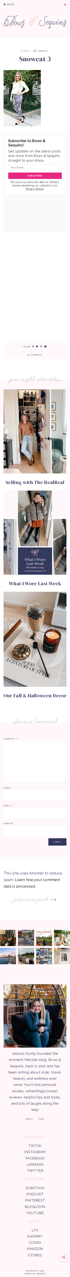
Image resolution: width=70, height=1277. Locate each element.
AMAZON (35, 1249)
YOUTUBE (35, 1213)
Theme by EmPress (35, 1273)
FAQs (41, 1119)
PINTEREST (35, 1200)
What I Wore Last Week (35, 583)
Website (8, 823)
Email (8, 805)
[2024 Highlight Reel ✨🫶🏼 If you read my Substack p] (44, 956)
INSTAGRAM (35, 1152)
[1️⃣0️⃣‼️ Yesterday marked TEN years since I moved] (8, 956)
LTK (35, 1230)
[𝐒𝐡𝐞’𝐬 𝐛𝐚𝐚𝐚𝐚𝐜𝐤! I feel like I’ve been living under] (44, 938)
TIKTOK (34, 1146)
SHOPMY (35, 1236)
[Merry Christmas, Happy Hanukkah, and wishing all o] (62, 956)
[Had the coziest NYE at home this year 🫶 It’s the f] (8, 938)
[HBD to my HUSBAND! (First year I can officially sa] (62, 938)
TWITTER (35, 1170)
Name (8, 787)
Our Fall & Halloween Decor (35, 695)
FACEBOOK (35, 1158)
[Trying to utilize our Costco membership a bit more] (26, 938)
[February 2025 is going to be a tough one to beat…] (26, 956)
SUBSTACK (35, 1188)
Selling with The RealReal (35, 482)
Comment (42, 51)
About (29, 1119)
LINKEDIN (35, 1164)
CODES (35, 1242)
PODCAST (35, 1194)
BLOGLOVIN (35, 1207)
